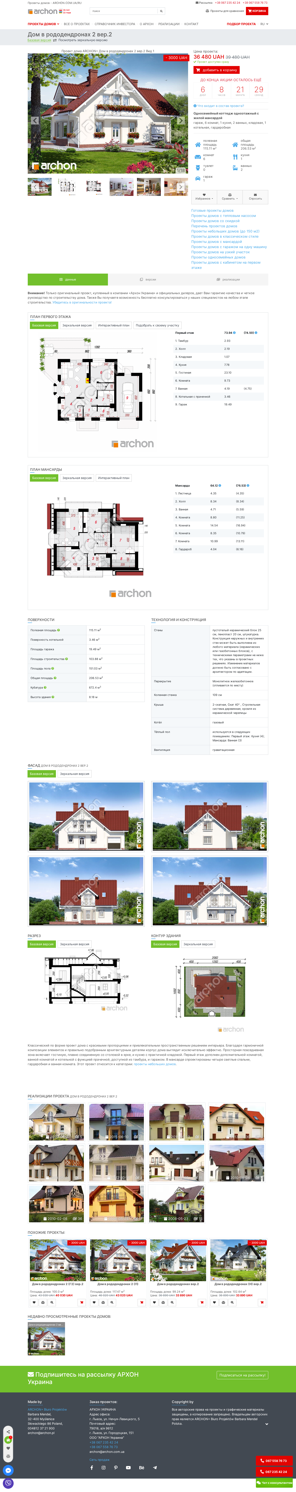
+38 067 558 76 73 (255, 2)
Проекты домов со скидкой (215, 221)
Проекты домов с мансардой (216, 241)
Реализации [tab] (231, 279)
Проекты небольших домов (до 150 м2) (225, 231)
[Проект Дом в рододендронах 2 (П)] (118, 1260)
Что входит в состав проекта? (220, 106)
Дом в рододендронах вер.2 (178, 1284)
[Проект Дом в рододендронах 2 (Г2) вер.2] (58, 1260)
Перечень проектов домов (214, 226)
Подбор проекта (241, 24)
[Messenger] (8, 1470)
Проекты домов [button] (42, 24)
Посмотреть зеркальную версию (83, 40)
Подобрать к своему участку (157, 325)
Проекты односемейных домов (218, 257)
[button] (8, 1432)
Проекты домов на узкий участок (220, 252)
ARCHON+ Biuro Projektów (47, 1409)
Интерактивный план (113, 325)
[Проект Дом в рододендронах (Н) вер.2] (238, 1260)
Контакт (191, 24)
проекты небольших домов (155, 1064)
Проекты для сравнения (226, 11)
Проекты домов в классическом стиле (225, 236)
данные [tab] (70, 279)
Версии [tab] (150, 279)
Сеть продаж (99, 1459)
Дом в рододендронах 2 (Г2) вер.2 (57, 1284)
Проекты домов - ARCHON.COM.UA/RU (54, 3)
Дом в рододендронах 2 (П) (118, 1284)
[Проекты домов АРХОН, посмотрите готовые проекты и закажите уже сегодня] (50, 10)
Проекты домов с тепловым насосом (223, 215)
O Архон (146, 24)
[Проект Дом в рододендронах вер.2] (178, 1260)
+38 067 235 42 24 (227, 2)
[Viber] (8, 1483)
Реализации (169, 24)
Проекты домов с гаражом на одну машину (229, 247)
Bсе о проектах (77, 24)
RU (263, 24)
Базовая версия (39, 40)
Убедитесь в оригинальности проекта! (82, 302)
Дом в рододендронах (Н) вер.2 (238, 1284)
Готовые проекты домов (212, 210)
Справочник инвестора (115, 24)
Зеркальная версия (77, 325)
